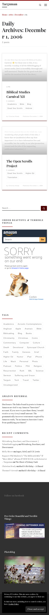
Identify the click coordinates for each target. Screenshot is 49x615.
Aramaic (29, 329)
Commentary (9, 343)
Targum (7, 380)
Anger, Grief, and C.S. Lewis (28, 451)
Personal (24, 361)
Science (40, 371)
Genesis (26, 352)
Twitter (36, 380)
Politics (18, 366)
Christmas (23, 338)
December (19, 15)
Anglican (7, 329)
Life (5, 361)
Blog (20, 333)
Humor (20, 357)
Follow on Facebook (14, 495)
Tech (16, 380)
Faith (5, 352)
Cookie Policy (13, 604)
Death (6, 347)
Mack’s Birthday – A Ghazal (31, 466)
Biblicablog (8, 333)
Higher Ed (8, 357)
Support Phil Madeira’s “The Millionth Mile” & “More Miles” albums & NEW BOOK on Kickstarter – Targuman (24, 459)
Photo (35, 361)
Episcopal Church (35, 347)
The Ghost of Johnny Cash (27, 462)
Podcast (7, 366)
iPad (29, 357)
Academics (8, 324)
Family (15, 352)
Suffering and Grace (25, 375)
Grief (36, 352)
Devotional (18, 347)
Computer (24, 343)
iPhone (38, 357)
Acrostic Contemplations (30, 324)
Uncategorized (10, 385)
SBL (30, 371)
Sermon (7, 375)
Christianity (9, 338)
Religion (38, 366)
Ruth (22, 371)
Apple (18, 329)
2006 (11, 15)
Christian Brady (14, 116)
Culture (36, 343)
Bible (39, 329)
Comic (35, 338)
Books (29, 333)
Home (4, 15)
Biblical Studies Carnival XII (18, 94)
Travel (26, 380)
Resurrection (9, 371)
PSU (28, 366)
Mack (13, 361)
